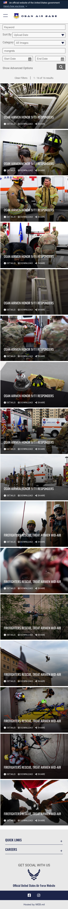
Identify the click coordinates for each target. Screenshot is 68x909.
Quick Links (13, 839)
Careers (11, 849)
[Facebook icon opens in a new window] (29, 895)
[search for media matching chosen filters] (61, 66)
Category (8, 42)
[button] (15, 6)
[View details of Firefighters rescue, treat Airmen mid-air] (34, 524)
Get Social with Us (34, 865)
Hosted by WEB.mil (34, 904)
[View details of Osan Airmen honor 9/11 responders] (34, 106)
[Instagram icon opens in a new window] (38, 895)
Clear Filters (21, 78)
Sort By (7, 34)
